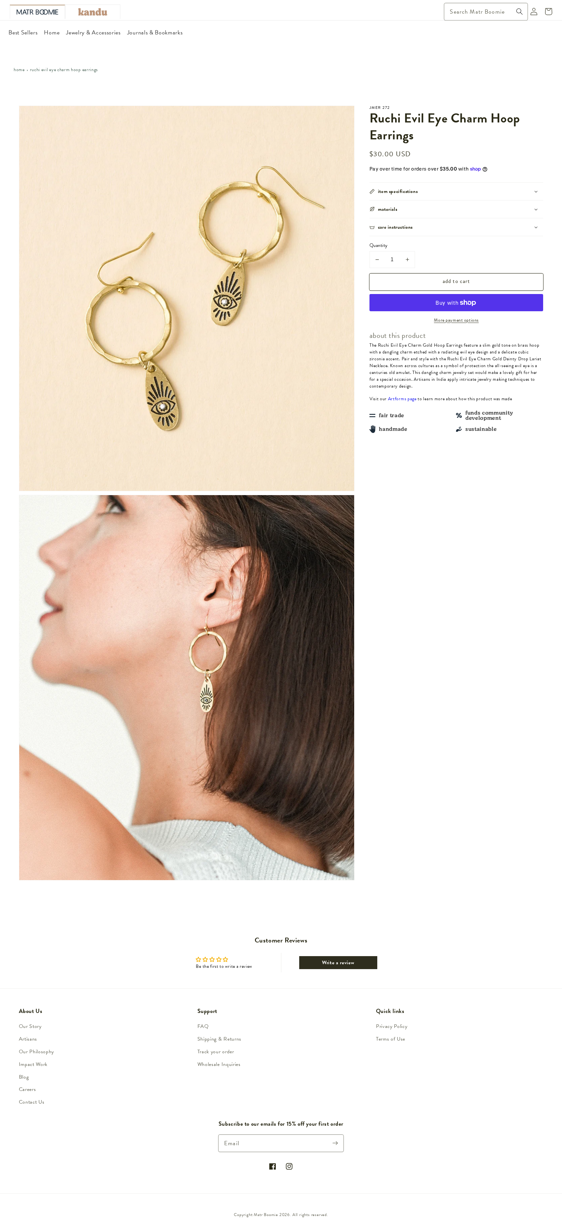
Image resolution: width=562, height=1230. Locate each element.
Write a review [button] (338, 963)
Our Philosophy (36, 1052)
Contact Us (32, 1102)
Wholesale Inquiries (219, 1064)
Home (19, 69)
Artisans (28, 1039)
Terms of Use (390, 1039)
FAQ (203, 1026)
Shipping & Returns (219, 1039)
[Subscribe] (335, 1143)
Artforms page (402, 398)
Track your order (215, 1052)
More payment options (456, 320)
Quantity (378, 245)
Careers (27, 1089)
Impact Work (33, 1064)
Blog (24, 1077)
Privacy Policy (392, 1026)
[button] (456, 191)
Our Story (30, 1026)
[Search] (519, 11)
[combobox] (486, 11)
